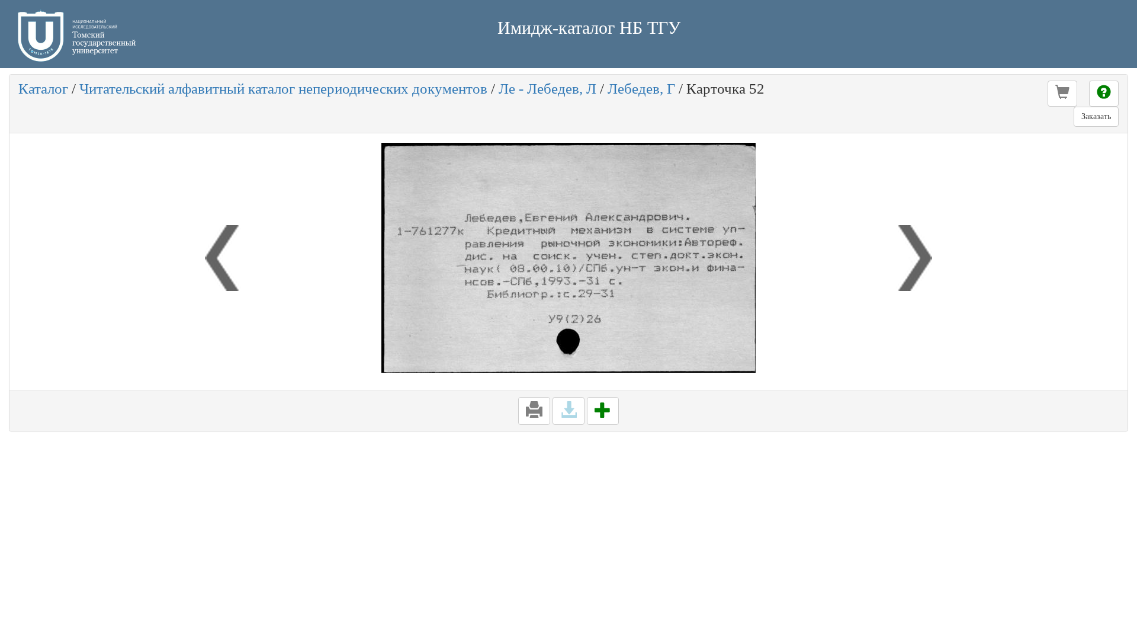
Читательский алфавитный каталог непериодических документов (283, 89)
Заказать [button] (1096, 116)
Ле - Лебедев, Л (547, 89)
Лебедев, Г (641, 89)
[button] (1062, 94)
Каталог (43, 89)
